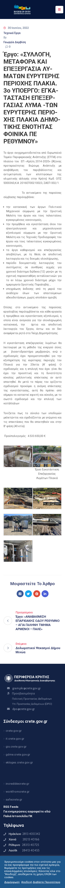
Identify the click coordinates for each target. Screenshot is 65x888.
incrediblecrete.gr (17, 783)
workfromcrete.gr (17, 791)
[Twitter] (28, 593)
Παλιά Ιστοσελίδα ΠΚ (17, 816)
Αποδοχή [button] (26, 882)
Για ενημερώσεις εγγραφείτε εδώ (26, 811)
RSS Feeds (10, 806)
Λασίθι (24, 850)
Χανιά (24, 839)
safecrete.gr (14, 799)
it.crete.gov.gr (15, 738)
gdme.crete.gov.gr (18, 754)
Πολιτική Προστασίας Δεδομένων (32, 698)
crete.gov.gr (14, 730)
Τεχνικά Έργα (11, 33)
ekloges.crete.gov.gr (19, 762)
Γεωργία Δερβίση (14, 42)
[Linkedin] (45, 593)
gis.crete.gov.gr (16, 746)
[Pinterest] (36, 593)
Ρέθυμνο (24, 845)
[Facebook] (20, 593)
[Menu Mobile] (59, 9)
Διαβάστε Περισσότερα (46, 882)
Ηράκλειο (24, 834)
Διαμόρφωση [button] (12, 882)
